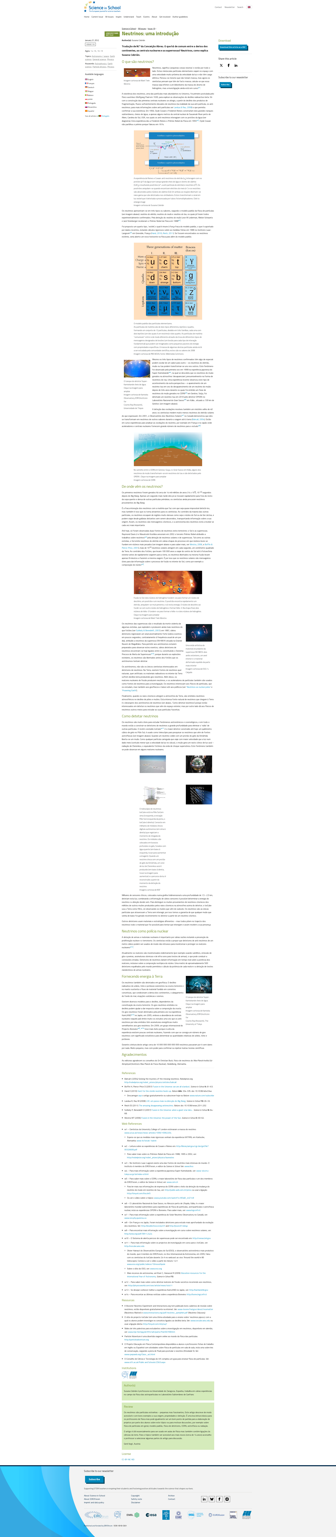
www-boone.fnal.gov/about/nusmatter (195, 1309)
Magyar (90, 91)
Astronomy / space (100, 56)
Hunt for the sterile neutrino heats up (154, 1091)
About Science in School (94, 1495)
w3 (131, 232)
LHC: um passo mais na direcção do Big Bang (166, 1101)
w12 (131, 947)
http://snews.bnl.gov (202, 1238)
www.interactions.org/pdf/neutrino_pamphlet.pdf (165, 1312)
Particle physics (99, 66)
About (154, 16)
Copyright (135, 1495)
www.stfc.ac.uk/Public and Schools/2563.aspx (144, 1362)
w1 (199, 87)
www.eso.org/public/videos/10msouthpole (146, 1264)
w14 (142, 1028)
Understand (129, 16)
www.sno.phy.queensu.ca (135, 1217)
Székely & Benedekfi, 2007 (148, 630)
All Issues (109, 16)
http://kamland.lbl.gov (198, 1289)
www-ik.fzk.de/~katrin (146, 1140)
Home (86, 16)
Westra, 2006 (196, 544)
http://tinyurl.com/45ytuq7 (155, 1324)
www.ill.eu (189, 1166)
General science (99, 59)
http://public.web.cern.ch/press (178, 1189)
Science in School (129, 28)
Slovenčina (91, 107)
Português (91, 103)
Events (146, 16)
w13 (132, 1014)
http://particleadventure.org (136, 1339)
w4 (170, 372)
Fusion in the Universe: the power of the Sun (161, 1117)
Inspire (119, 16)
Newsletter (230, 7)
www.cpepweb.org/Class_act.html (139, 1354)
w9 (142, 564)
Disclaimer (135, 1502)
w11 (162, 728)
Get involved (164, 16)
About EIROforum (92, 1499)
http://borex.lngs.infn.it (197, 1294)
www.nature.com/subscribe (202, 1095)
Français (90, 83)
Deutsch (90, 87)
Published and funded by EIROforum (98, 1525)
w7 (183, 415)
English (90, 79)
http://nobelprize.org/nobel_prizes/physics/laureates (150, 1157)
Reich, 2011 (168, 233)
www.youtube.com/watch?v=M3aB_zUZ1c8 (174, 1197)
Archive (171, 1495)
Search (240, 7)
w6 (185, 399)
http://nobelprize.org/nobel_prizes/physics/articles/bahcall (150, 1082)
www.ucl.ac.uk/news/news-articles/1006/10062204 (147, 1132)
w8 (199, 425)
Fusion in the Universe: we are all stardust (171, 1086)
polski (90, 99)
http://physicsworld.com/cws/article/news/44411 (150, 1285)
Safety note (136, 1499)
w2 (198, 120)
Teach (138, 16)
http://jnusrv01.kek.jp (178, 1225)
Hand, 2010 (156, 233)
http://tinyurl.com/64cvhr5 (139, 1193)
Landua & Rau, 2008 (183, 107)
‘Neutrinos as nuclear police (198, 687)
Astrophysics (101, 63)
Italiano (90, 95)
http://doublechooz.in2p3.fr (153, 1225)
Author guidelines (180, 16)
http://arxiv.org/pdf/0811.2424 (138, 1233)
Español (90, 111)
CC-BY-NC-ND (128, 1459)
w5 (186, 393)
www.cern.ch (172, 1182)
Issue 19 (151, 28)
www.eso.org (156, 1268)
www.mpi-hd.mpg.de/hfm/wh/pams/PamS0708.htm (151, 1331)
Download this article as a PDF (233, 47)
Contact (218, 7)
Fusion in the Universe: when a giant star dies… (172, 1110)
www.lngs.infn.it (193, 1210)
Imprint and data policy (94, 1502)
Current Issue (97, 16)
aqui (140, 1095)
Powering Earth (129, 690)
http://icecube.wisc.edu (134, 1246)
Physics (110, 59)
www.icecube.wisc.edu (200, 1320)
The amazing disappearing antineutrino (156, 1105)
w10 (152, 653)
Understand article (112, 34)
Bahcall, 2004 (198, 419)
